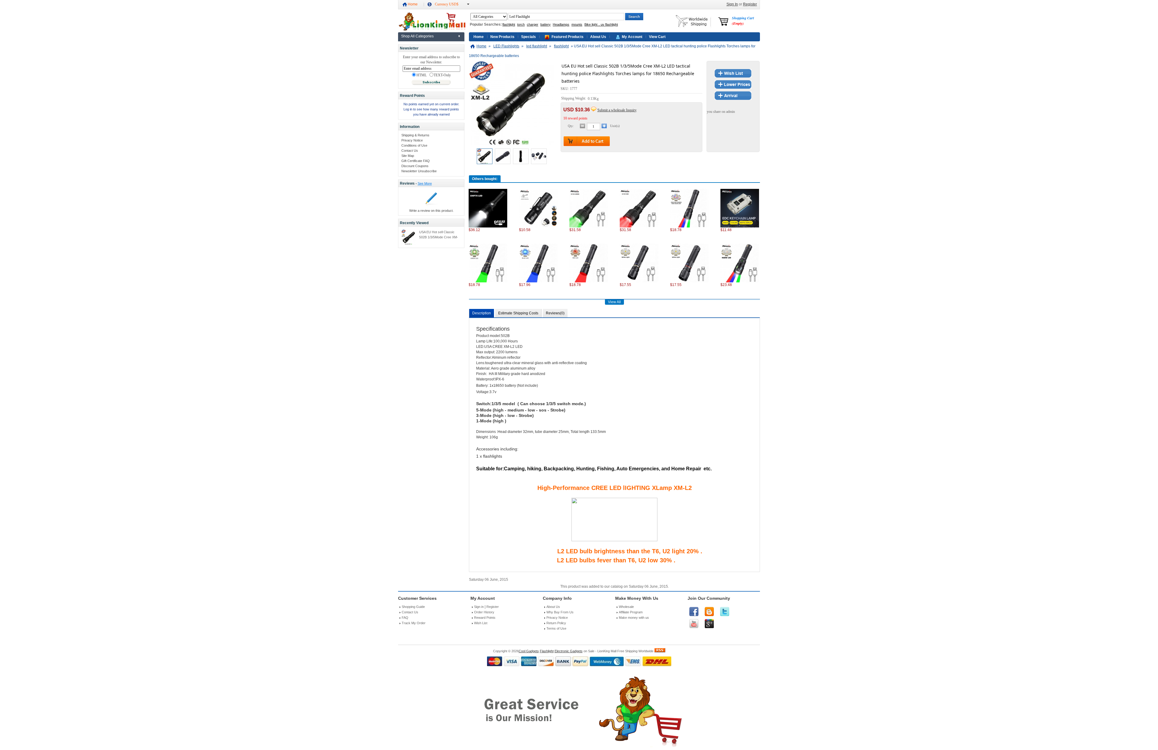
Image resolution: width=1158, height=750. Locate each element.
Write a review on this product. (431, 210)
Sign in (479, 607)
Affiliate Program (631, 612)
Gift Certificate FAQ (415, 161)
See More (425, 183)
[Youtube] (693, 623)
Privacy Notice (412, 140)
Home (413, 4)
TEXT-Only (442, 75)
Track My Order (414, 623)
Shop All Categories (417, 36)
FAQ (405, 617)
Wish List (480, 623)
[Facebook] (693, 611)
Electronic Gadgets (569, 651)
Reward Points (484, 617)
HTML (421, 75)
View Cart (657, 37)
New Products (502, 37)
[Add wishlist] (733, 76)
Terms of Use (556, 628)
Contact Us (409, 150)
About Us (598, 37)
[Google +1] (709, 623)
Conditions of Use (414, 145)
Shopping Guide (413, 607)
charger (532, 24)
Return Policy (556, 623)
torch (521, 24)
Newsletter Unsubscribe (419, 171)
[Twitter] (724, 611)
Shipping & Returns (415, 135)
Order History (484, 612)
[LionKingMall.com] (431, 29)
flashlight (508, 24)
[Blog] (709, 611)
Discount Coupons (415, 166)
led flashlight (536, 46)
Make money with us (634, 617)
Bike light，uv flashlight (601, 24)
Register (750, 4)
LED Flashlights (506, 46)
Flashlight (547, 651)
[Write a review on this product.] (431, 205)
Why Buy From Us (560, 612)
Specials (528, 37)
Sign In (732, 4)
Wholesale (626, 607)
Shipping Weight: (574, 99)
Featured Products (568, 37)
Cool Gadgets (529, 651)
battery (545, 24)
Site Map (407, 155)
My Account (632, 37)
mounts (576, 24)
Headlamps (561, 24)
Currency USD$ (446, 4)
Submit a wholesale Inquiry (617, 110)
